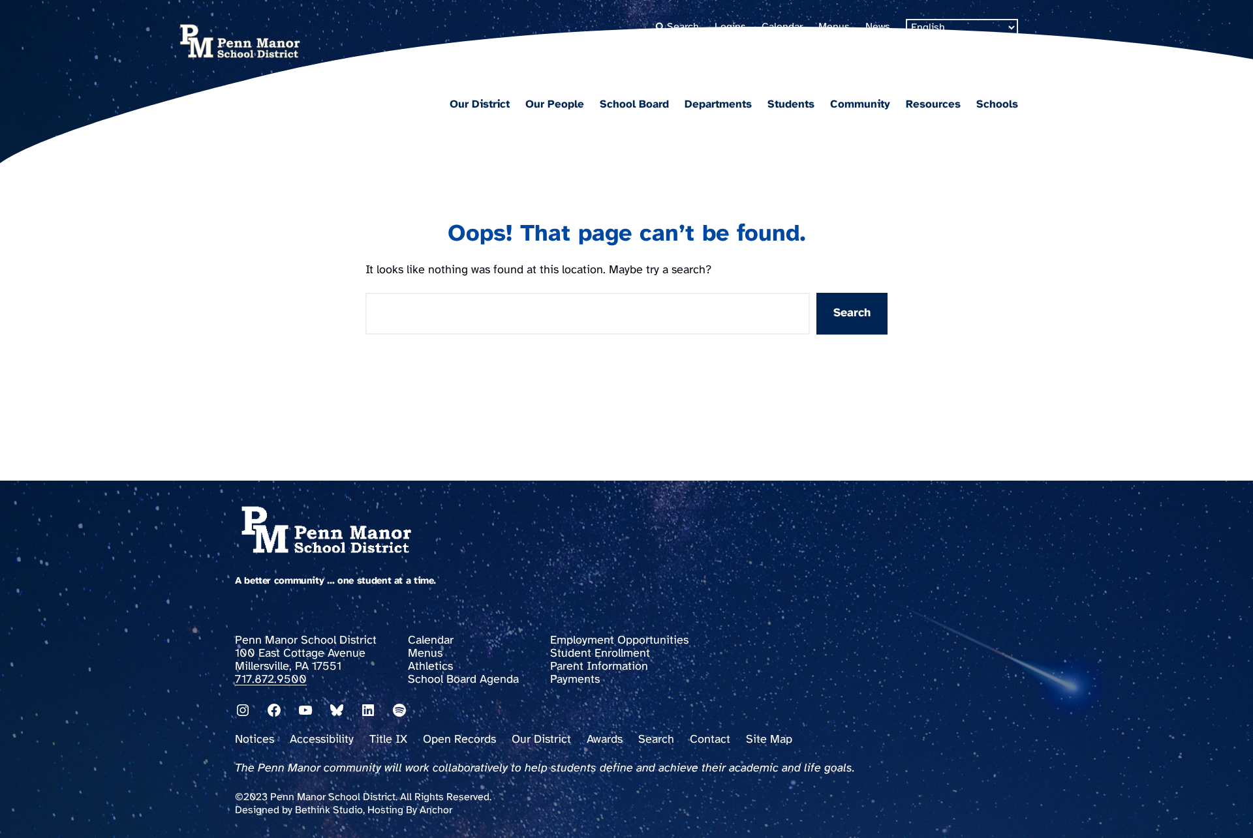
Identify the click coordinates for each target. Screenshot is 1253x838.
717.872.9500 (271, 680)
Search (852, 313)
